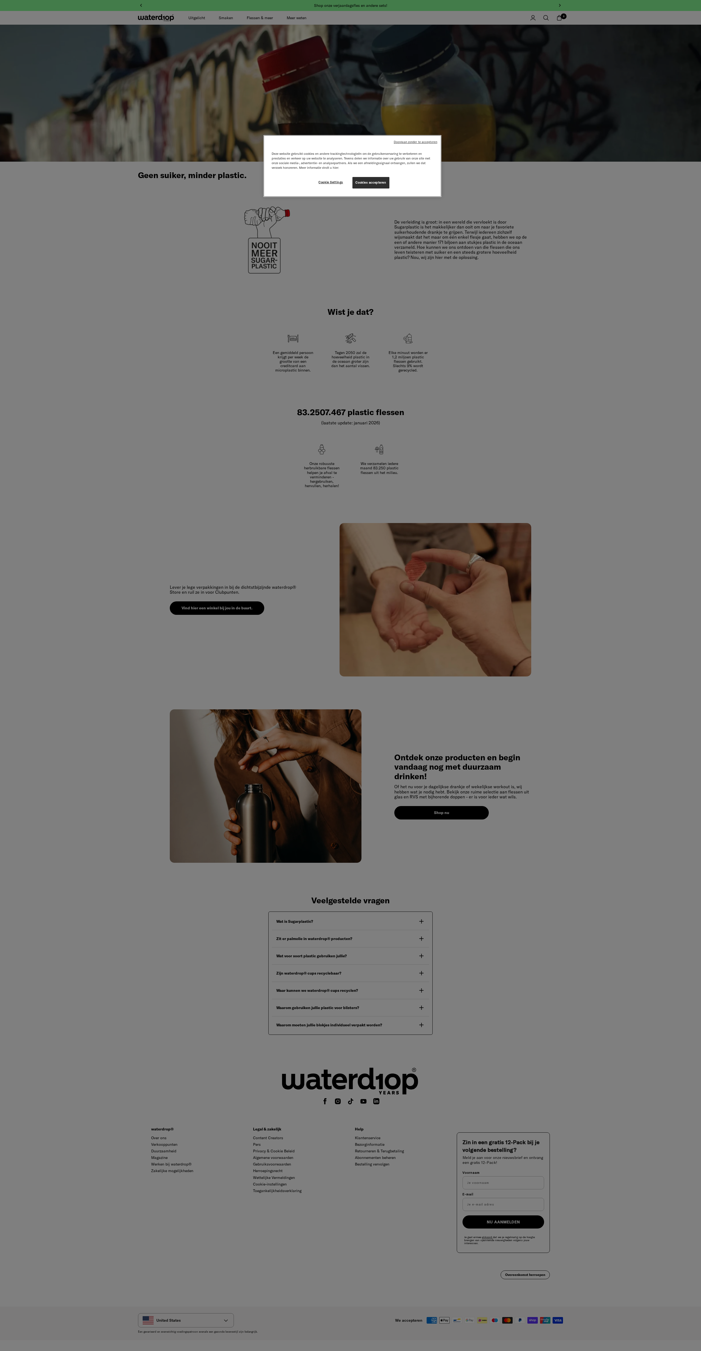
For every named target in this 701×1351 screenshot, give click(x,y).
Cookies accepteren (370, 182)
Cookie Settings (330, 182)
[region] (352, 166)
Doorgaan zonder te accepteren (415, 142)
